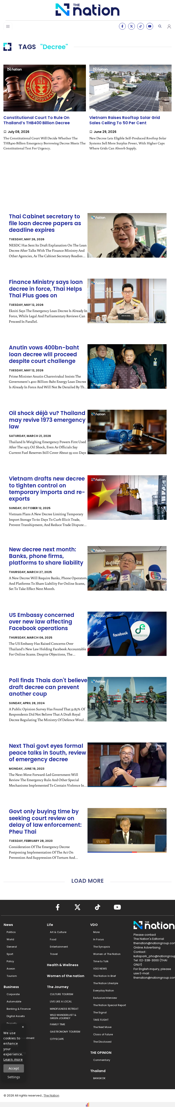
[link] (44, 111)
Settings (14, 1077)
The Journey (58, 987)
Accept (14, 1068)
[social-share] (122, 26)
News (8, 924)
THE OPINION (100, 1052)
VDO (94, 924)
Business (11, 987)
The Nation (51, 1095)
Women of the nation (65, 976)
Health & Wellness (62, 965)
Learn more (13, 1059)
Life (50, 924)
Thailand (98, 1071)
